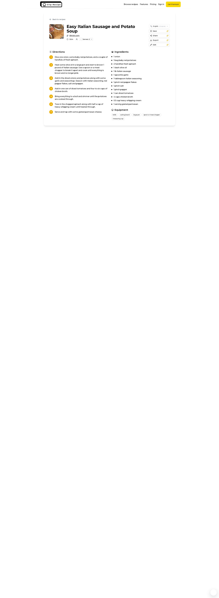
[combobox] (159, 26)
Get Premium (173, 4)
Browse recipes (131, 4)
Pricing (153, 4)
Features (144, 4)
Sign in (161, 4)
